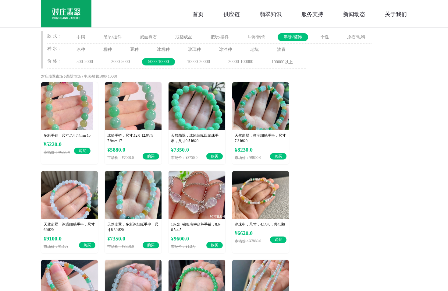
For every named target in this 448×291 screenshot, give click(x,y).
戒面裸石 (148, 37)
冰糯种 (163, 49)
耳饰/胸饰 (256, 37)
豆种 (134, 49)
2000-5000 (120, 61)
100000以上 (282, 62)
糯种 (107, 49)
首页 (198, 14)
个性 (324, 37)
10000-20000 (198, 61)
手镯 (80, 37)
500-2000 (84, 61)
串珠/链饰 (293, 37)
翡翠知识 (271, 14)
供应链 (231, 14)
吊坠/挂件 (112, 37)
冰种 (80, 49)
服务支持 (312, 14)
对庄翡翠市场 (52, 76)
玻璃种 (194, 49)
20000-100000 (240, 61)
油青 (281, 49)
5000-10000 (158, 61)
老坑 (254, 49)
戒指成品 (183, 37)
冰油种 (225, 49)
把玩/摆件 (220, 37)
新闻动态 (354, 14)
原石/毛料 (356, 37)
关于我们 (396, 14)
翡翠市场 (73, 76)
